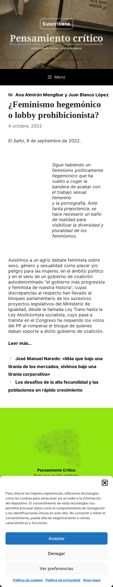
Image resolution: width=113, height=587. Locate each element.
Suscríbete (56, 24)
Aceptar (57, 538)
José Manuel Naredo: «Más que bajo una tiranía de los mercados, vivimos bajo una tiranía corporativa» (55, 366)
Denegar (56, 553)
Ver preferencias (56, 568)
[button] (105, 482)
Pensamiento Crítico (56, 470)
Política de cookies (28, 580)
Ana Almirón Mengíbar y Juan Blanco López (62, 94)
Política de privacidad (63, 580)
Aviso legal (91, 580)
